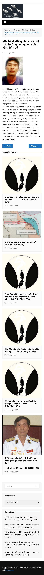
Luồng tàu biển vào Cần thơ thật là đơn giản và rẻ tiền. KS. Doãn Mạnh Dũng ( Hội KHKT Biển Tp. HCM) (22, 534)
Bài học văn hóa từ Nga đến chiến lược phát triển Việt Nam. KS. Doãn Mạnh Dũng (21, 403)
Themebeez (9, 570)
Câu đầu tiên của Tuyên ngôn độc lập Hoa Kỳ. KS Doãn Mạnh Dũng (22, 350)
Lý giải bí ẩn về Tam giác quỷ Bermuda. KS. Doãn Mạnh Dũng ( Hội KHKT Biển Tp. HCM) (21, 518)
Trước (9, 146)
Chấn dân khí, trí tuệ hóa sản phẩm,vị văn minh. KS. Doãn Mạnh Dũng (22, 199)
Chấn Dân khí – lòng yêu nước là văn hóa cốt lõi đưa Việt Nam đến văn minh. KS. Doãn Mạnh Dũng (21, 296)
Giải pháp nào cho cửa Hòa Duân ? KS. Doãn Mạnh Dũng (22, 243)
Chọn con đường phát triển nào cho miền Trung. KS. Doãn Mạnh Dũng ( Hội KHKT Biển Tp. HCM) (22, 544)
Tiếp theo (34, 146)
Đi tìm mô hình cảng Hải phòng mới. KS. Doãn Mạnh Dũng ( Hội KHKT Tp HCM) (22, 553)
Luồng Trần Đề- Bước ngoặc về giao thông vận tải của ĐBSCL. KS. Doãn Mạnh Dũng (22, 526)
